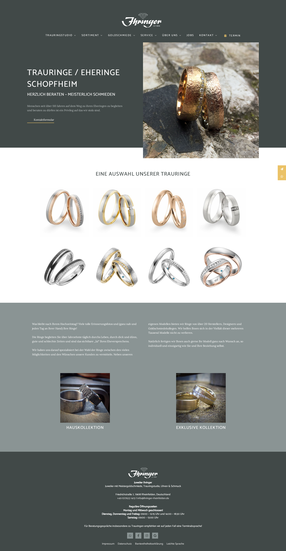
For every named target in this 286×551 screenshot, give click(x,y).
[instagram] (147, 536)
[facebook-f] (139, 536)
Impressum (108, 544)
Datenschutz (125, 544)
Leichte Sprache (175, 544)
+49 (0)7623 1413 (126, 498)
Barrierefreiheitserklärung (149, 544)
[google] (155, 536)
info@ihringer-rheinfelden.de (153, 498)
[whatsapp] (131, 536)
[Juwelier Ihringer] (142, 20)
